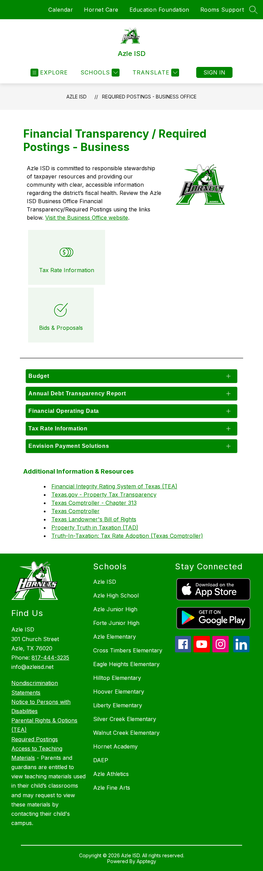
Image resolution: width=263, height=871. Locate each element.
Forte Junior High (116, 622)
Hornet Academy (115, 746)
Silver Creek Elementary (124, 719)
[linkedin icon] (241, 650)
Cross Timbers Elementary (127, 650)
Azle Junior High (115, 609)
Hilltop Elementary (117, 677)
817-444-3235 (50, 657)
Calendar (60, 9)
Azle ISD (76, 97)
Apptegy (146, 861)
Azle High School (116, 595)
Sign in (214, 72)
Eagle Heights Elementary (126, 664)
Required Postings (34, 739)
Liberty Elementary (117, 705)
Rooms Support (222, 9)
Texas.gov (64, 494)
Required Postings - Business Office (149, 97)
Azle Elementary (114, 636)
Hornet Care (101, 9)
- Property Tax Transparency (117, 494)
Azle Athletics (111, 773)
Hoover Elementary (118, 691)
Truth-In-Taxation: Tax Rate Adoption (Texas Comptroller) (127, 535)
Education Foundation (159, 9)
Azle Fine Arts (111, 787)
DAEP (100, 760)
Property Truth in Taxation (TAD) (94, 527)
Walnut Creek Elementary (126, 732)
